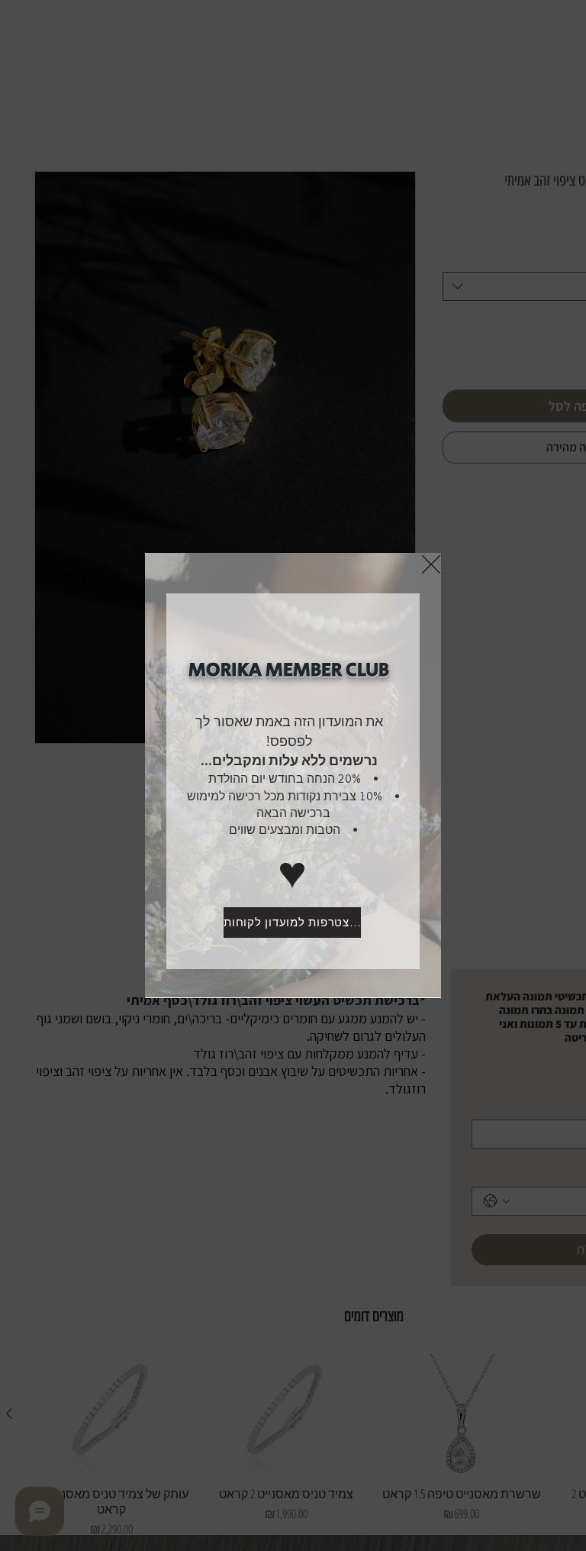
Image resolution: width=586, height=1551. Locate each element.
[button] (431, 564)
